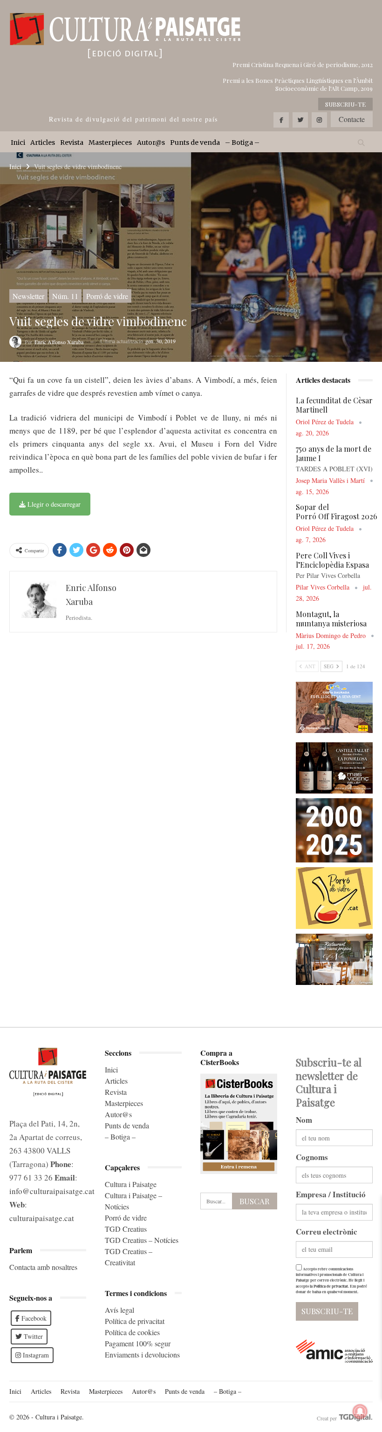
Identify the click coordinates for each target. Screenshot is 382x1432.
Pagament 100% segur (138, 1343)
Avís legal (119, 1310)
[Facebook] (281, 120)
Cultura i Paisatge (131, 1184)
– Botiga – (242, 142)
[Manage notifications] (360, 1411)
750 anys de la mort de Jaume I (333, 453)
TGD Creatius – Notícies (141, 1240)
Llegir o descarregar (53, 504)
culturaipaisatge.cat (41, 1218)
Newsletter (28, 296)
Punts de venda (195, 142)
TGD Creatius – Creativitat (128, 1256)
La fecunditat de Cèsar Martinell (334, 404)
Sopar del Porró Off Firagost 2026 (336, 511)
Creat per (327, 1418)
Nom (304, 1120)
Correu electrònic (326, 1231)
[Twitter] (300, 120)
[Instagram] (319, 120)
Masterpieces (110, 142)
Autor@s (151, 142)
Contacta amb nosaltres (43, 1267)
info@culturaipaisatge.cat (52, 1191)
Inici (18, 142)
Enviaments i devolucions (142, 1354)
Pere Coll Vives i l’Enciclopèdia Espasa (332, 560)
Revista (71, 142)
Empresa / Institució (331, 1194)
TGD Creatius (126, 1229)
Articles (42, 142)
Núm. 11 (65, 296)
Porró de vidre (107, 296)
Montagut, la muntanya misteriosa (331, 618)
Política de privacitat (134, 1321)
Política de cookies (132, 1332)
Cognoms (312, 1157)
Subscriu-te (345, 104)
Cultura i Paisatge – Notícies (133, 1200)
